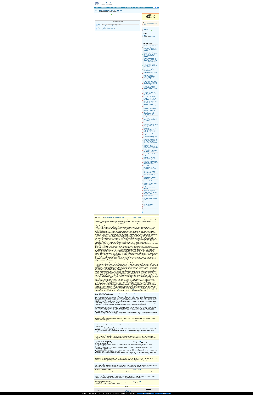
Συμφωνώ (139, 393)
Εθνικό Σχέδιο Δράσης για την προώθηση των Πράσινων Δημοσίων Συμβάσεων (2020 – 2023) (150, 181)
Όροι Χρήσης (128, 390)
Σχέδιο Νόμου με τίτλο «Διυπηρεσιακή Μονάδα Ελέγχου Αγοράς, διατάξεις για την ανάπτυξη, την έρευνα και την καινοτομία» (150, 187)
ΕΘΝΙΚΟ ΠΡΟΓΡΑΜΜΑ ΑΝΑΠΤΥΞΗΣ (150, 196)
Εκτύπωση (146, 29)
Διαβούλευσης (152, 36)
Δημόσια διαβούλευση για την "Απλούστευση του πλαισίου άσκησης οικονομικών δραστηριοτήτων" (150, 150)
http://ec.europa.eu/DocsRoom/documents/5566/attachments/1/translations (131, 289)
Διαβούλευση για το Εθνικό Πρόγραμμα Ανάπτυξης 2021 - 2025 (110, 10)
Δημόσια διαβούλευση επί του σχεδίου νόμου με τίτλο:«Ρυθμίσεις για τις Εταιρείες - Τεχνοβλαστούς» (150, 137)
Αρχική (97, 7)
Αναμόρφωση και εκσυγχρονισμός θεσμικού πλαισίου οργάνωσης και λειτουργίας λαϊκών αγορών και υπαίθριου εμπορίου (150, 154)
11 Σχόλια (145, 35)
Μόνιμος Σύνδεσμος (137, 217)
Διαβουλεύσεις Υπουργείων (140, 7)
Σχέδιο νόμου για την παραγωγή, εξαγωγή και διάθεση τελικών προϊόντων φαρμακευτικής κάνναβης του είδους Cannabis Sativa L (151, 158)
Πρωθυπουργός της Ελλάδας (105, 7)
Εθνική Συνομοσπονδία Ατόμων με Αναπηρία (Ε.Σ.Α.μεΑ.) (114, 217)
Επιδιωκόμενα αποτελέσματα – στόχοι (108, 28)
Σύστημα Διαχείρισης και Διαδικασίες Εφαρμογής (110, 29)
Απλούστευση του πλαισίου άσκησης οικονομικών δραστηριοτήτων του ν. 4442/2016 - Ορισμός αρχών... (150, 73)
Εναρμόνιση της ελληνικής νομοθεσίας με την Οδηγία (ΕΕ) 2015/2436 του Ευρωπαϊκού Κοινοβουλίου (150, 202)
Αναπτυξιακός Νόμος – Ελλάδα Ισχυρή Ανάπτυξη (150, 134)
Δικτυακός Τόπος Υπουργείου (128, 7)
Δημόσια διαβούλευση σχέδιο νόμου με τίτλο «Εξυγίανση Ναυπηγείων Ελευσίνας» (151, 125)
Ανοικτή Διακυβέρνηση (117, 7)
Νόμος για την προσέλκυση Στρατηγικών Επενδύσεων (148, 205)
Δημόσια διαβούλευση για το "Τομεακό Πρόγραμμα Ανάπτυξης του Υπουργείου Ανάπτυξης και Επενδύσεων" (151, 162)
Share (148, 40)
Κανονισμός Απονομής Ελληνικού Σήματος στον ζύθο (150, 122)
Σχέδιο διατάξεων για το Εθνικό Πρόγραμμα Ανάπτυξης (149, 190)
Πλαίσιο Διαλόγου (128, 391)
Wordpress (147, 391)
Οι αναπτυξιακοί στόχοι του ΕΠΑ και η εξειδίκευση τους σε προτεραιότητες (115, 25)
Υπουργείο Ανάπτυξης (106, 2)
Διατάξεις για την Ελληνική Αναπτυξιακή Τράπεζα (151, 199)
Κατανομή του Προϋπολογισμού (107, 27)
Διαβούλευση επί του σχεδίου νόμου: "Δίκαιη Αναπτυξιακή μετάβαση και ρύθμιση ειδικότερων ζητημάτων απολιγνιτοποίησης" (150, 69)
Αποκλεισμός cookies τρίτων (148, 393)
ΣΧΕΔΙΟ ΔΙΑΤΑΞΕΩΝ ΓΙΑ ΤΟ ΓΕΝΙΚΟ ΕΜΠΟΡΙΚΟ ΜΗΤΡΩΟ (150, 193)
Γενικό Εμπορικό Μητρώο (148, 195)
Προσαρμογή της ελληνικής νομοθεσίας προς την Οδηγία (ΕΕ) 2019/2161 (151, 96)
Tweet (144, 40)
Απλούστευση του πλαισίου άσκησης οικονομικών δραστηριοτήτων (150, 165)
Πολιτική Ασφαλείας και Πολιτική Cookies (128, 389)
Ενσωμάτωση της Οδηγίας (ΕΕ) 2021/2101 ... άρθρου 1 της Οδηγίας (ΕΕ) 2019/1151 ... (150, 93)
